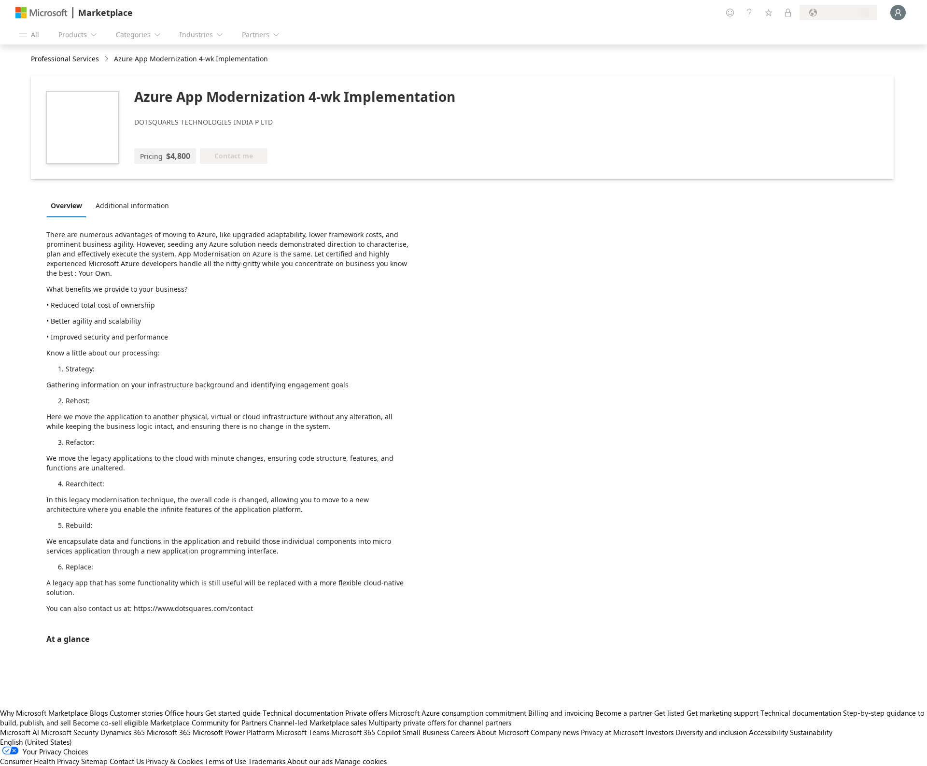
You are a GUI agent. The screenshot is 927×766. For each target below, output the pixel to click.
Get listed (669, 713)
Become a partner (623, 713)
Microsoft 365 (169, 732)
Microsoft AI (19, 732)
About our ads (310, 761)
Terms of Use (225, 761)
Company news (555, 732)
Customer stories (136, 713)
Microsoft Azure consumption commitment (458, 713)
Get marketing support (722, 713)
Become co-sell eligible (110, 722)
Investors (660, 732)
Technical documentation (303, 713)
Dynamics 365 (122, 732)
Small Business (426, 732)
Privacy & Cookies (174, 761)
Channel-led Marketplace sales (317, 722)
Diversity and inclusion (711, 732)
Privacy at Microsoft (612, 732)
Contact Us (127, 761)
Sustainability (811, 732)
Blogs (99, 713)
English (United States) (36, 742)
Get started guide (233, 713)
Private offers (366, 713)
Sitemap (94, 761)
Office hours (184, 713)
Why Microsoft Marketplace (44, 713)
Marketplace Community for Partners (208, 722)
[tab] (68, 205)
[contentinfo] (107, 59)
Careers (463, 732)
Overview (66, 205)
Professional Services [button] (65, 58)
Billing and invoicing (560, 713)
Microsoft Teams (302, 732)
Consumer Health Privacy (39, 761)
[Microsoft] (41, 12)
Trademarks (266, 761)
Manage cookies (361, 761)
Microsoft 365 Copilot (366, 732)
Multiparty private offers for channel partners (439, 722)
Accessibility (768, 732)
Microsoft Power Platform (233, 732)
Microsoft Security (69, 732)
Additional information (132, 205)
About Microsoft (503, 732)
